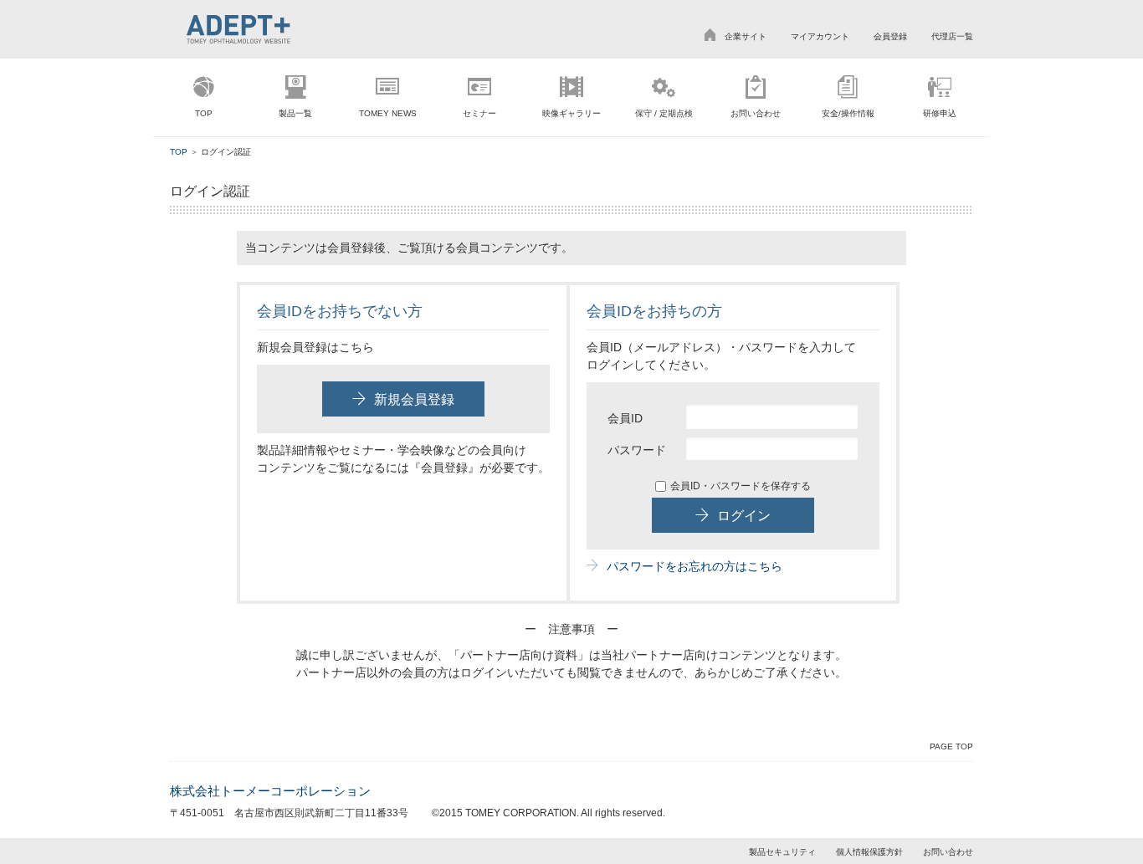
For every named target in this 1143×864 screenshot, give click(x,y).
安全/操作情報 (848, 113)
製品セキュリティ (782, 851)
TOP (204, 113)
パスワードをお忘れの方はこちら (694, 566)
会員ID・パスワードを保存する (740, 486)
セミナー (479, 113)
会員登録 (890, 36)
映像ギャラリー (571, 113)
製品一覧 (295, 113)
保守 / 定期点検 (664, 113)
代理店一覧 (952, 36)
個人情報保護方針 (869, 851)
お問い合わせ (755, 113)
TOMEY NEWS (388, 113)
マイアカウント (820, 36)
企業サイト (745, 36)
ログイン (744, 516)
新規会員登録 (414, 399)
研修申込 (939, 113)
